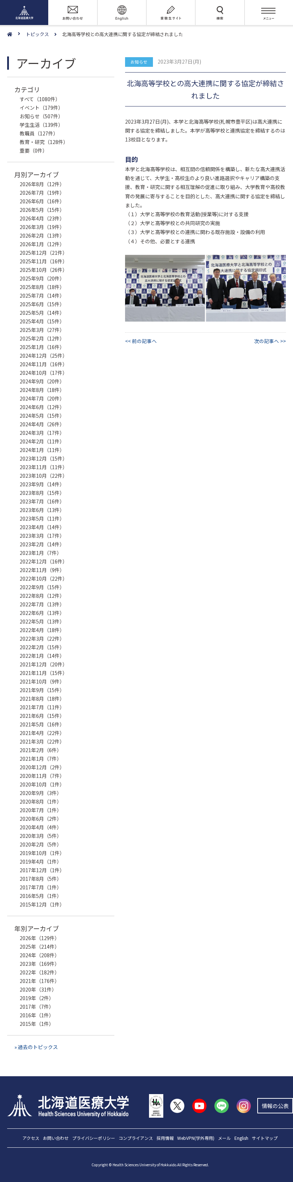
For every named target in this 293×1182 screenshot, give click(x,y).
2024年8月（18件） (42, 389)
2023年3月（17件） (42, 535)
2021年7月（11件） (42, 707)
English (241, 1138)
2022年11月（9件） (42, 569)
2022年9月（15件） (42, 587)
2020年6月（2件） (41, 818)
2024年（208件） (40, 955)
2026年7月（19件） (42, 192)
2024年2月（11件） (42, 441)
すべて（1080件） (40, 99)
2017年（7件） (37, 1006)
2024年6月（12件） (42, 407)
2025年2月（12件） (42, 338)
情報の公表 (275, 1105)
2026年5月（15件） (42, 209)
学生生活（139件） (41, 124)
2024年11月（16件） (44, 364)
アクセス (31, 1138)
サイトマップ (265, 1138)
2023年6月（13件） (42, 509)
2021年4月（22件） (42, 732)
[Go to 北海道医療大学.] (16, 34)
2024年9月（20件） (42, 381)
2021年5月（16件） (42, 724)
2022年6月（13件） (42, 612)
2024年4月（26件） (42, 424)
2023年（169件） (40, 963)
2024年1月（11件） (42, 449)
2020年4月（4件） (41, 827)
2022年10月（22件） (44, 578)
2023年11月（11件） (44, 467)
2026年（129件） (40, 938)
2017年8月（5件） (41, 878)
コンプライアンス (136, 1138)
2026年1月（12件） (42, 244)
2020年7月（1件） (41, 810)
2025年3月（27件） (42, 329)
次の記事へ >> (270, 340)
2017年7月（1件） (41, 887)
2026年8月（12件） (42, 184)
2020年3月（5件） (41, 835)
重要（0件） (34, 150)
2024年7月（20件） (42, 398)
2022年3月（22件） (42, 638)
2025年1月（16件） (42, 347)
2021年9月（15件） (42, 690)
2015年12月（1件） (42, 904)
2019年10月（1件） (42, 852)
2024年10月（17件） (44, 372)
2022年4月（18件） (42, 630)
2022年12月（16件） (44, 561)
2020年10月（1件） (42, 784)
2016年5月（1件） (41, 895)
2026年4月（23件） (42, 218)
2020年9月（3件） (41, 792)
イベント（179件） (41, 107)
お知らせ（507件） (41, 116)
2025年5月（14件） (42, 312)
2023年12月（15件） (44, 458)
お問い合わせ (56, 1138)
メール (224, 1138)
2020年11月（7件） (42, 775)
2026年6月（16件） (42, 201)
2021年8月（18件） (42, 698)
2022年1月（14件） (42, 655)
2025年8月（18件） (42, 286)
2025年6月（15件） (42, 304)
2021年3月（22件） (42, 741)
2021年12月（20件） (44, 664)
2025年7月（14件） (42, 295)
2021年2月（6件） (41, 750)
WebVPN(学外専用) (195, 1138)
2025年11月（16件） (44, 261)
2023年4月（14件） (42, 527)
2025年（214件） (40, 946)
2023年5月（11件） (42, 518)
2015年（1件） (37, 1023)
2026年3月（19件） (42, 226)
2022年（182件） (40, 972)
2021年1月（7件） (41, 758)
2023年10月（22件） (44, 475)
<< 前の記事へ (141, 340)
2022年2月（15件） (42, 647)
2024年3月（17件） (42, 432)
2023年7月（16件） (42, 501)
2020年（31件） (38, 989)
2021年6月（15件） (42, 715)
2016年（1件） (37, 1015)
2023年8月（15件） (42, 492)
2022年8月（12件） (42, 595)
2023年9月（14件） (42, 484)
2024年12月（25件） (44, 355)
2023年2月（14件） (42, 544)
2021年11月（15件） (44, 672)
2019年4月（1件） (41, 861)
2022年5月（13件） (42, 621)
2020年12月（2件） (42, 767)
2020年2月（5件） (41, 844)
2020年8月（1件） (41, 801)
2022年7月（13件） (42, 604)
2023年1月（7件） (41, 552)
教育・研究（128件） (44, 141)
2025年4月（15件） (42, 321)
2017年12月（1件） (42, 870)
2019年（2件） (37, 998)
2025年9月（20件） (42, 278)
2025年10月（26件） (44, 269)
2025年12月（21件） (44, 252)
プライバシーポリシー (93, 1138)
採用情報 (165, 1138)
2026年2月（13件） (42, 235)
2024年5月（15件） (42, 415)
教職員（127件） (39, 133)
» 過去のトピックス (36, 1047)
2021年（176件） (40, 980)
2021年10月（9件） (42, 681)
